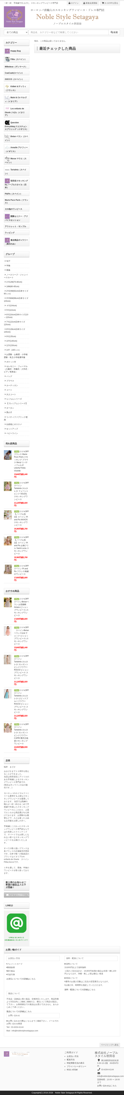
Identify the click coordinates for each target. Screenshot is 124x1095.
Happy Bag (15, 51)
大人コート (11, 394)
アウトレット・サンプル (15, 226)
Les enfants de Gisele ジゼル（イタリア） (15, 111)
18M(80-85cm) (12, 286)
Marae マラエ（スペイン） (15, 160)
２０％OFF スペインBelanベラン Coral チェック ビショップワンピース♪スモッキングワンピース (21, 635)
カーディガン (12, 385)
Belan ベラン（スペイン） (16, 138)
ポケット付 (11, 362)
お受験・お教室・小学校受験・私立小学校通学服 (16, 355)
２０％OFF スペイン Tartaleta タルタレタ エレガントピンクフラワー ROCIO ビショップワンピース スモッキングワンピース (22, 667)
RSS (69, 1070)
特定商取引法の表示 (75, 1063)
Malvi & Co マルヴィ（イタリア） (16, 99)
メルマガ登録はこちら (19, 895)
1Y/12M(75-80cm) (14, 282)
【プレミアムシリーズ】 (17, 403)
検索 (115, 32)
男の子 (9, 412)
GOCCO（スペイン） (14, 79)
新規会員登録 (91, 3)
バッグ (9, 376)
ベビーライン (12, 433)
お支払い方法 (72, 1056)
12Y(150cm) (11, 345)
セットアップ (12, 429)
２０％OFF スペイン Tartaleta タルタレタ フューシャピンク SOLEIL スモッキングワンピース (22, 491)
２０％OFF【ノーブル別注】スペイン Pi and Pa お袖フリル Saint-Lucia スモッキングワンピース (21, 545)
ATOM (75, 1070)
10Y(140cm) (11, 341)
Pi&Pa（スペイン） (13, 194)
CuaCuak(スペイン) (13, 73)
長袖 (8, 270)
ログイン (74, 3)
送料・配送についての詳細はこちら (79, 989)
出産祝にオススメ (14, 424)
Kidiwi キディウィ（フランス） (15, 88)
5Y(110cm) (11, 310)
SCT (8, 261)
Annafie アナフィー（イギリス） (16, 149)
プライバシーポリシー (76, 1066)
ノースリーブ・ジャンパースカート (16, 276)
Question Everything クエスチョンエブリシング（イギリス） (16, 125)
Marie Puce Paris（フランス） (16, 201)
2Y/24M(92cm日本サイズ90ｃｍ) (16, 292)
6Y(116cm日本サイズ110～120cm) (16, 315)
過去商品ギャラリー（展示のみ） (16, 242)
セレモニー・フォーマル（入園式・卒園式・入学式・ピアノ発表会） (16, 369)
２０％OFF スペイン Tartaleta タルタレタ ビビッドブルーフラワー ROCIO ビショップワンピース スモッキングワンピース (22, 701)
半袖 (8, 265)
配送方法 (71, 1060)
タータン (10, 408)
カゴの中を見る (111, 3)
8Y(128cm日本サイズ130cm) (14, 330)
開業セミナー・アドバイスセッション (16, 218)
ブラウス (10, 381)
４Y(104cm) (11, 305)
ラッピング (10, 233)
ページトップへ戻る (110, 1045)
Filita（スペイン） (18, 59)
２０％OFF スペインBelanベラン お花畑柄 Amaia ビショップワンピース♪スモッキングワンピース (22, 607)
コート (9, 390)
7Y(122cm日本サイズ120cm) (14, 323)
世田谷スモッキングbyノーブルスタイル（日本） (16, 184)
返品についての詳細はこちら (19, 1011)
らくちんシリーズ (14, 399)
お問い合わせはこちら (107, 1086)
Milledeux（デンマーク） (16, 67)
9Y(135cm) (11, 336)
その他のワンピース (13, 209)
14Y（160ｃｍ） (13, 350)
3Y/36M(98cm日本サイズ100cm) (16, 299)
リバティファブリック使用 (16, 418)
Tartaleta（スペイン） (15, 172)
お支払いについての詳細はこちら (21, 979)
